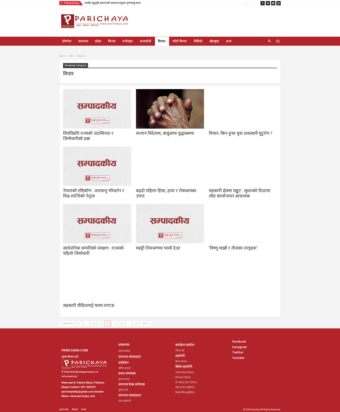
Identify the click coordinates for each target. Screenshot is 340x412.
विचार (162, 41)
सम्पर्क (83, 409)
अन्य (229, 41)
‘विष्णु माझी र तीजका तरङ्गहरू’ (233, 248)
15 (101, 323)
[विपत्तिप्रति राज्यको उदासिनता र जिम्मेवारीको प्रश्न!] (97, 109)
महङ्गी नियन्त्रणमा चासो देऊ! (158, 248)
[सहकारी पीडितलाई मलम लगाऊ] (97, 281)
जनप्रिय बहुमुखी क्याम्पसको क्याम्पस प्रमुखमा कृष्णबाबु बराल (112, 3)
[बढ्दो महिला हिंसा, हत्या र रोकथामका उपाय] (170, 166)
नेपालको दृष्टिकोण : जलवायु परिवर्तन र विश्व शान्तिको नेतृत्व (93, 193)
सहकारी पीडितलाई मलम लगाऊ (88, 305)
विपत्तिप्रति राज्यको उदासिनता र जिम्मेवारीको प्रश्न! (88, 136)
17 (115, 323)
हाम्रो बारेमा (64, 409)
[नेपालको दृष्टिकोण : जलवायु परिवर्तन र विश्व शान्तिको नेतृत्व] (97, 166)
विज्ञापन (75, 409)
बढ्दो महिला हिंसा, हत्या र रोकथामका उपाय (166, 193)
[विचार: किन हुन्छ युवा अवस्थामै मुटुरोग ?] (243, 109)
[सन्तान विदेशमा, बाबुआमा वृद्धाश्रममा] (170, 109)
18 (122, 323)
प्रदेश (98, 41)
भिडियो (198, 41)
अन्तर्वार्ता (145, 41)
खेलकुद (214, 41)
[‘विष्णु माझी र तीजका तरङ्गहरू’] (243, 223)
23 (136, 323)
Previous (68, 323)
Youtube (238, 358)
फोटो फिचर (179, 41)
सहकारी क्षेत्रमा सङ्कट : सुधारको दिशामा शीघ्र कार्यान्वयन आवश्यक (239, 193)
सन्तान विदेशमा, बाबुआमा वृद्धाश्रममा (165, 133)
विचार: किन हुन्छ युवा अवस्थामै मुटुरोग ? (240, 133)
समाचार (83, 41)
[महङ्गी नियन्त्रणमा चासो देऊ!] (170, 223)
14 (93, 323)
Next (145, 323)
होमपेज (66, 41)
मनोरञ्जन (127, 41)
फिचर (111, 41)
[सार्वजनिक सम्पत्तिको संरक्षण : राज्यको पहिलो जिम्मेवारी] (97, 223)
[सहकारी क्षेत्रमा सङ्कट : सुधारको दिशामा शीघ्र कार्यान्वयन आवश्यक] (243, 166)
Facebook (239, 341)
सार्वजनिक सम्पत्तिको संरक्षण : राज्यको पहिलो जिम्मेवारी (93, 251)
